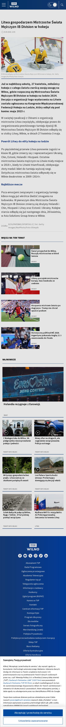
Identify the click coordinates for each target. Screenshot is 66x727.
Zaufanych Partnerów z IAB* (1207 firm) (25, 680)
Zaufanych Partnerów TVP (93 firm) (17, 683)
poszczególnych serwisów (20, 700)
